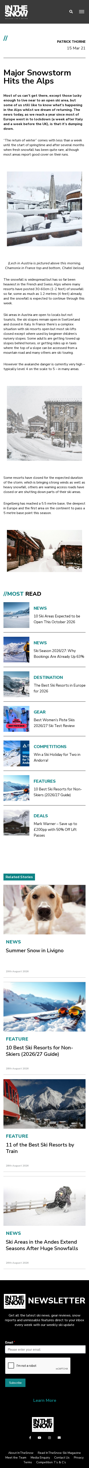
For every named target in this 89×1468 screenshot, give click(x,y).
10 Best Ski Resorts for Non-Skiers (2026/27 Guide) (58, 792)
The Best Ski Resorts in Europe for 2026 (60, 688)
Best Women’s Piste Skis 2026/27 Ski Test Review (54, 723)
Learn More (44, 1400)
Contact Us (62, 1458)
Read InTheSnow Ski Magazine (59, 1453)
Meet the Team (15, 1458)
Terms (27, 1462)
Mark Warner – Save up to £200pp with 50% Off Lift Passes (55, 829)
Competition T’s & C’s (51, 1462)
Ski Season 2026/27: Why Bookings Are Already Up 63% (59, 653)
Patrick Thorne (71, 42)
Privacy (79, 1458)
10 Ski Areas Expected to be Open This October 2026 (57, 619)
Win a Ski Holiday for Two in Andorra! (57, 757)
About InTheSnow (20, 1453)
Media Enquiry (40, 1458)
